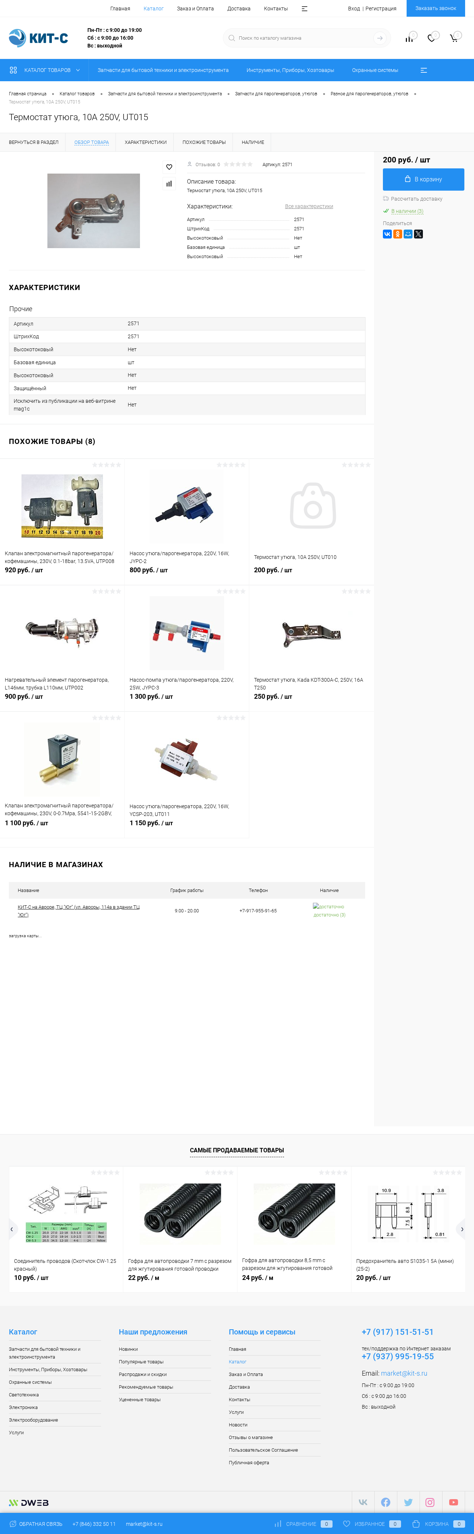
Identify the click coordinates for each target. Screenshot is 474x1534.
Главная (120, 8)
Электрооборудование (33, 1420)
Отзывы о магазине (251, 1437)
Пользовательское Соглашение (263, 1450)
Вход (354, 8)
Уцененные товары (140, 1399)
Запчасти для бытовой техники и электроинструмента (44, 1353)
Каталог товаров (48, 70)
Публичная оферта (249, 1462)
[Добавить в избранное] (169, 167)
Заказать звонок (435, 8)
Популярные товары (141, 1362)
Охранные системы (30, 1382)
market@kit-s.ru (404, 1373)
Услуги (16, 1432)
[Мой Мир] (408, 234)
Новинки (128, 1349)
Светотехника (24, 1395)
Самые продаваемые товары (237, 1150)
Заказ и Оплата (195, 8)
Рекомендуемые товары (146, 1387)
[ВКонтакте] (387, 234)
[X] (418, 234)
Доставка (239, 8)
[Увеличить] (93, 211)
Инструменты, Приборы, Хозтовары (48, 1369)
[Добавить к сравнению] (169, 183)
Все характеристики (309, 206)
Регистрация (381, 8)
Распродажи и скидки (143, 1374)
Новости (238, 1425)
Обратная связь (40, 1524)
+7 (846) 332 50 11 (94, 1524)
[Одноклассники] (397, 234)
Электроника (23, 1407)
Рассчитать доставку (417, 199)
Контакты (276, 8)
